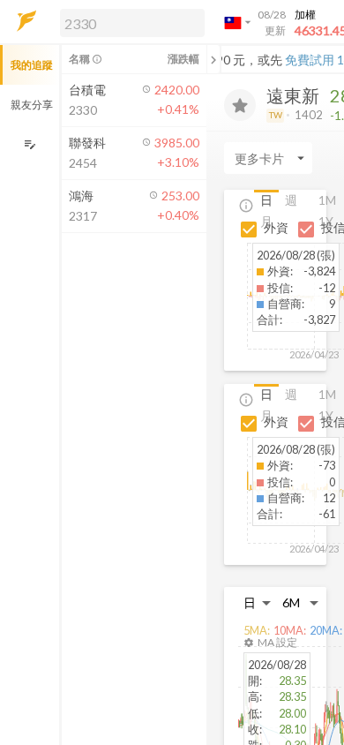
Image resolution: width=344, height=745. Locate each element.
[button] (129, 22)
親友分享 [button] (32, 104)
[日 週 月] (257, 602)
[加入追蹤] (240, 105)
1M (327, 199)
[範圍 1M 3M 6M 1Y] (301, 602)
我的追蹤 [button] (32, 64)
